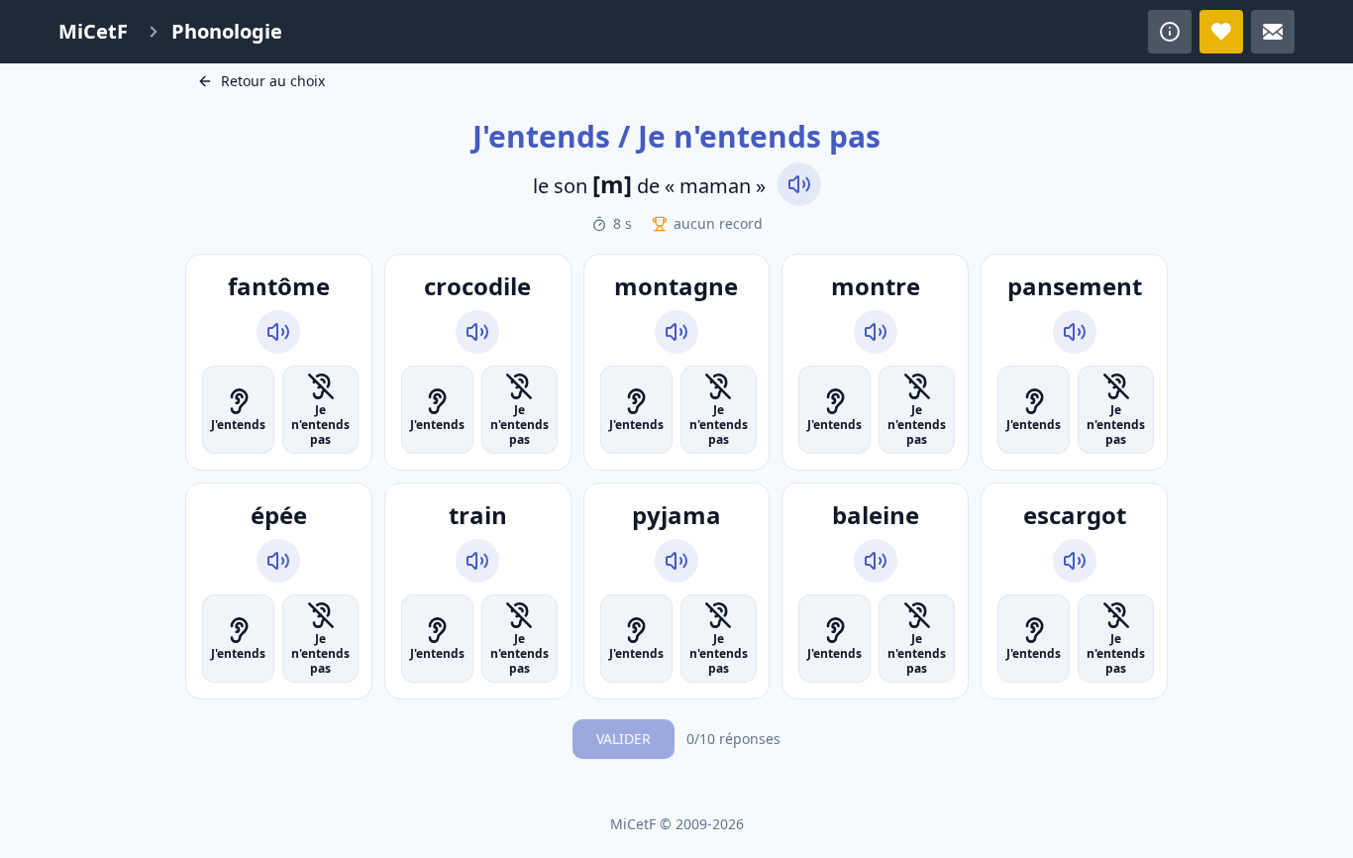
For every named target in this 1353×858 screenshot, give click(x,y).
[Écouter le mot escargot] (1074, 561)
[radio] (238, 410)
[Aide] (1170, 32)
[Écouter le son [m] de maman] (799, 184)
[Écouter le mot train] (477, 561)
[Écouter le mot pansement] (1074, 332)
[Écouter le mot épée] (278, 561)
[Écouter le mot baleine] (875, 561)
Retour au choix (273, 80)
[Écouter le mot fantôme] (278, 332)
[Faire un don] (1221, 32)
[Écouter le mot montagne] (676, 332)
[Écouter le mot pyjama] (676, 561)
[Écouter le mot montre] (875, 332)
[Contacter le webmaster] (1273, 32)
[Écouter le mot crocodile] (477, 332)
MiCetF (93, 31)
